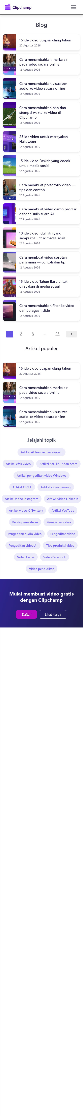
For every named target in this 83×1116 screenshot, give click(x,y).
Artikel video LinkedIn (62, 499)
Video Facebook (54, 557)
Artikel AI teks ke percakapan (41, 452)
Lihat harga (53, 614)
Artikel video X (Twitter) (26, 510)
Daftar (26, 614)
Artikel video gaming (56, 487)
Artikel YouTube (63, 510)
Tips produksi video (60, 545)
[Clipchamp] (18, 7)
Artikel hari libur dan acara (58, 464)
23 (57, 333)
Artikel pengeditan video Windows (41, 475)
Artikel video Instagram (21, 499)
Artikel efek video (18, 464)
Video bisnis (25, 557)
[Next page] (71, 334)
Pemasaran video (59, 522)
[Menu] (74, 7)
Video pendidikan (41, 569)
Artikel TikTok (22, 487)
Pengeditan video (62, 534)
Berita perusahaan (25, 522)
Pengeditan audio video (25, 534)
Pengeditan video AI (23, 545)
